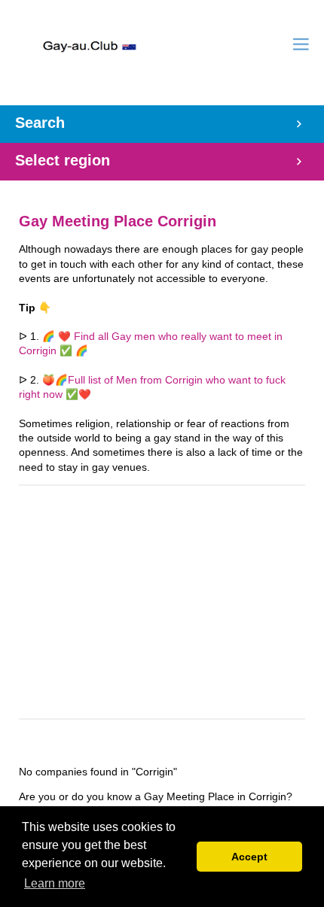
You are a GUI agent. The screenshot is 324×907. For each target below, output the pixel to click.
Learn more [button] (54, 883)
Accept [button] (249, 857)
